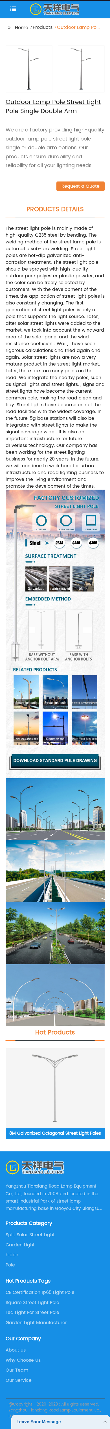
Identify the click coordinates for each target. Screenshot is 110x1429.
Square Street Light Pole (32, 1302)
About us (16, 1350)
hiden (12, 1254)
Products (42, 27)
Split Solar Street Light (30, 1234)
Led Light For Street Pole (32, 1312)
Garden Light (20, 1245)
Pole (10, 1265)
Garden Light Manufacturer (36, 1322)
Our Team (17, 1370)
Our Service (19, 1380)
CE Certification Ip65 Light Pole (40, 1292)
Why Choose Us (23, 1360)
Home (21, 27)
